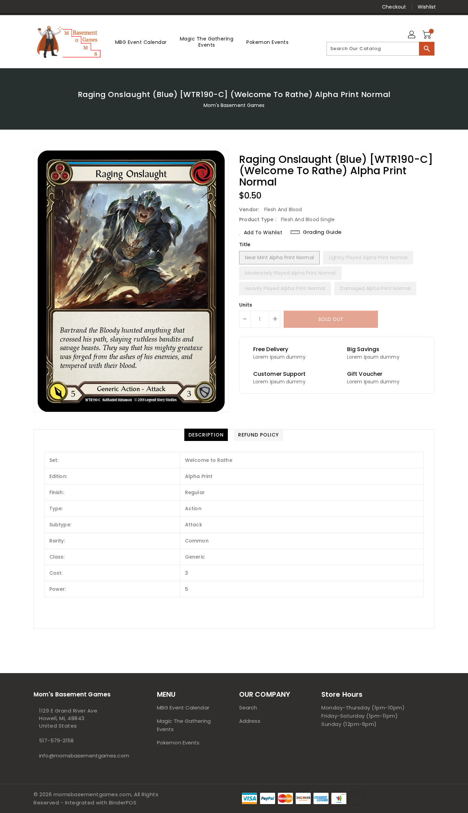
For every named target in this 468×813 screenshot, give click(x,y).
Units (246, 304)
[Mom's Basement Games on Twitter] (37, 7)
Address (249, 721)
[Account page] (412, 35)
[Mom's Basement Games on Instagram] (63, 7)
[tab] (206, 435)
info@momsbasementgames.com (81, 755)
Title (245, 244)
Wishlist (427, 6)
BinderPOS (123, 802)
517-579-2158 (56, 740)
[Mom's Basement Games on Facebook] (24, 7)
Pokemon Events (178, 742)
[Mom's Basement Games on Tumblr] (76, 7)
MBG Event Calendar (183, 707)
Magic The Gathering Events (184, 725)
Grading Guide (322, 232)
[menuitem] (141, 42)
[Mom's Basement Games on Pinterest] (50, 7)
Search (248, 707)
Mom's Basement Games (234, 105)
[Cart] (427, 35)
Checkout (394, 6)
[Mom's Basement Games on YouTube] (89, 7)
